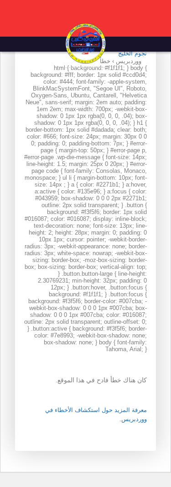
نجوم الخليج (132, 53)
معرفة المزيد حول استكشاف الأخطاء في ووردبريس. (96, 415)
